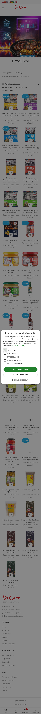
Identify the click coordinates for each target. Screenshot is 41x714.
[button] (20, 380)
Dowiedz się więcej (18, 346)
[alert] (20, 357)
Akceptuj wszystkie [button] (20, 369)
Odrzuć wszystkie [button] (20, 375)
